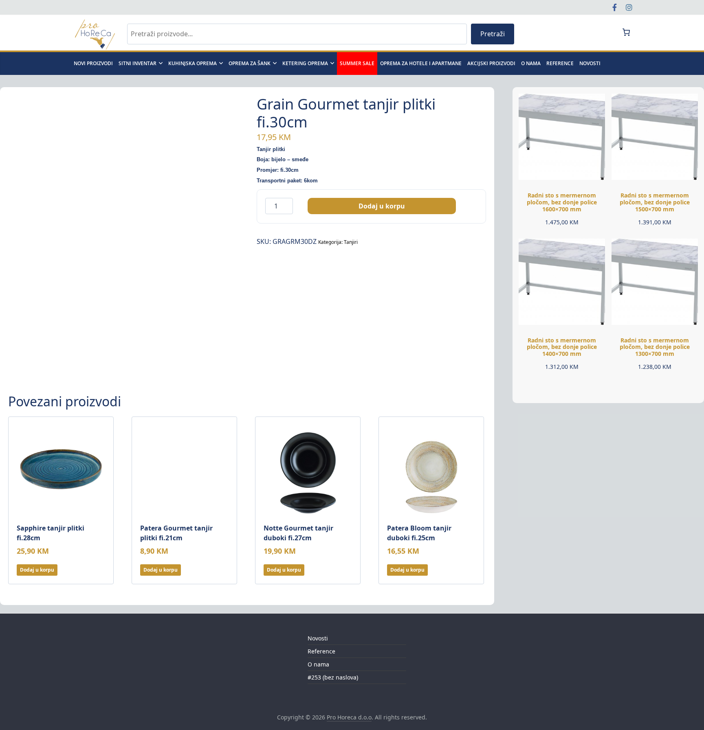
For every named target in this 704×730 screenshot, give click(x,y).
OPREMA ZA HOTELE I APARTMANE (421, 63)
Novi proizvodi (93, 63)
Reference (560, 63)
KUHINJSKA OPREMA (192, 63)
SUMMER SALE (357, 63)
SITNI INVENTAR (137, 63)
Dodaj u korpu (382, 206)
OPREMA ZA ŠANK (250, 63)
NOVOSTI (590, 63)
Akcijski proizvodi (491, 63)
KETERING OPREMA (305, 63)
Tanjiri (351, 242)
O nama (531, 63)
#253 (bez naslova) (333, 677)
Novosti (318, 638)
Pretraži (492, 33)
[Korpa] (626, 32)
